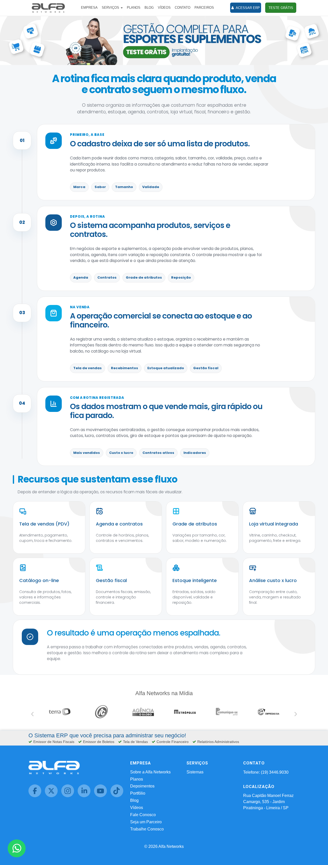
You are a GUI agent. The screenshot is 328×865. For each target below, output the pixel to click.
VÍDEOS (164, 7)
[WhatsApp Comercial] (17, 848)
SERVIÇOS (111, 7)
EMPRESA (89, 7)
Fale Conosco (143, 815)
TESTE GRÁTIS (281, 8)
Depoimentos (142, 786)
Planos (136, 779)
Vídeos (136, 807)
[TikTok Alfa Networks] (118, 796)
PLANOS (133, 7)
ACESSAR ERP (247, 8)
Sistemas (195, 772)
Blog (134, 800)
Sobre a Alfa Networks (150, 772)
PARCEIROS (204, 7)
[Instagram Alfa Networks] (69, 796)
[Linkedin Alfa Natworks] (86, 796)
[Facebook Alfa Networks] (36, 796)
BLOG (149, 7)
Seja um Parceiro (146, 822)
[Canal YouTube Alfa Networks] (102, 796)
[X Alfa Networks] (53, 796)
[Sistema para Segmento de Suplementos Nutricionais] (164, 40)
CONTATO (182, 7)
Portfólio (137, 793)
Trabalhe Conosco (147, 829)
